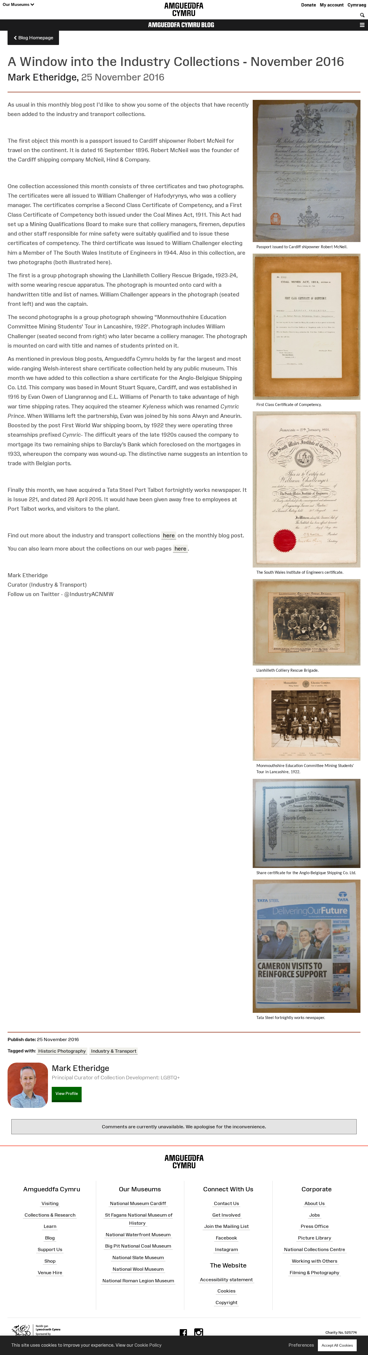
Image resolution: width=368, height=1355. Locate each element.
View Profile (66, 1093)
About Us (314, 1203)
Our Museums (16, 4)
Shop (49, 1261)
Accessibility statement (226, 1279)
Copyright (226, 1302)
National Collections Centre (314, 1249)
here (169, 535)
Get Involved (226, 1214)
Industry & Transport (113, 1050)
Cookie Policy (148, 1345)
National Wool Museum (138, 1269)
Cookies (226, 1291)
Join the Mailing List (226, 1226)
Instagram (226, 1249)
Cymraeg (357, 4)
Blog (50, 1238)
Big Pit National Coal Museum (138, 1246)
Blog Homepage (35, 37)
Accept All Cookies (337, 1345)
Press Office (315, 1226)
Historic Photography (62, 1050)
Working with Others (314, 1261)
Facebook (226, 1238)
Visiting (49, 1203)
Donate (308, 4)
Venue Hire (50, 1272)
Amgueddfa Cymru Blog (181, 25)
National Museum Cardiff (138, 1203)
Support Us (50, 1249)
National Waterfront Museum (138, 1234)
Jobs (314, 1214)
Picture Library (314, 1238)
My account (332, 4)
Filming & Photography (314, 1272)
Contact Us (226, 1203)
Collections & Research (50, 1214)
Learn (50, 1226)
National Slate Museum (138, 1257)
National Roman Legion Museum (138, 1280)
